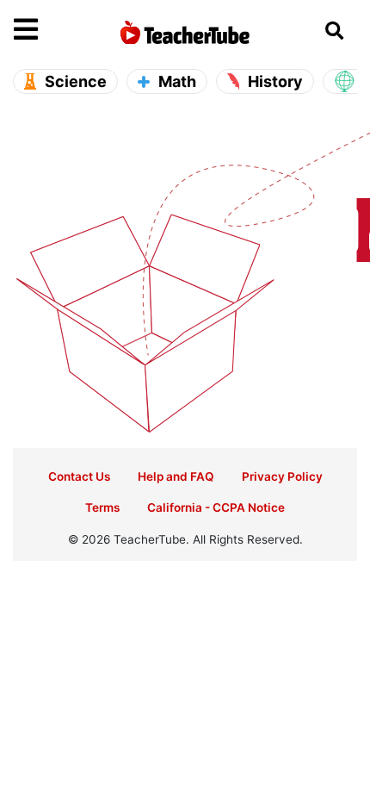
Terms (102, 507)
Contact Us (79, 476)
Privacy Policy (282, 476)
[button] (57, 30)
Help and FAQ (176, 476)
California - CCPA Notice (216, 507)
